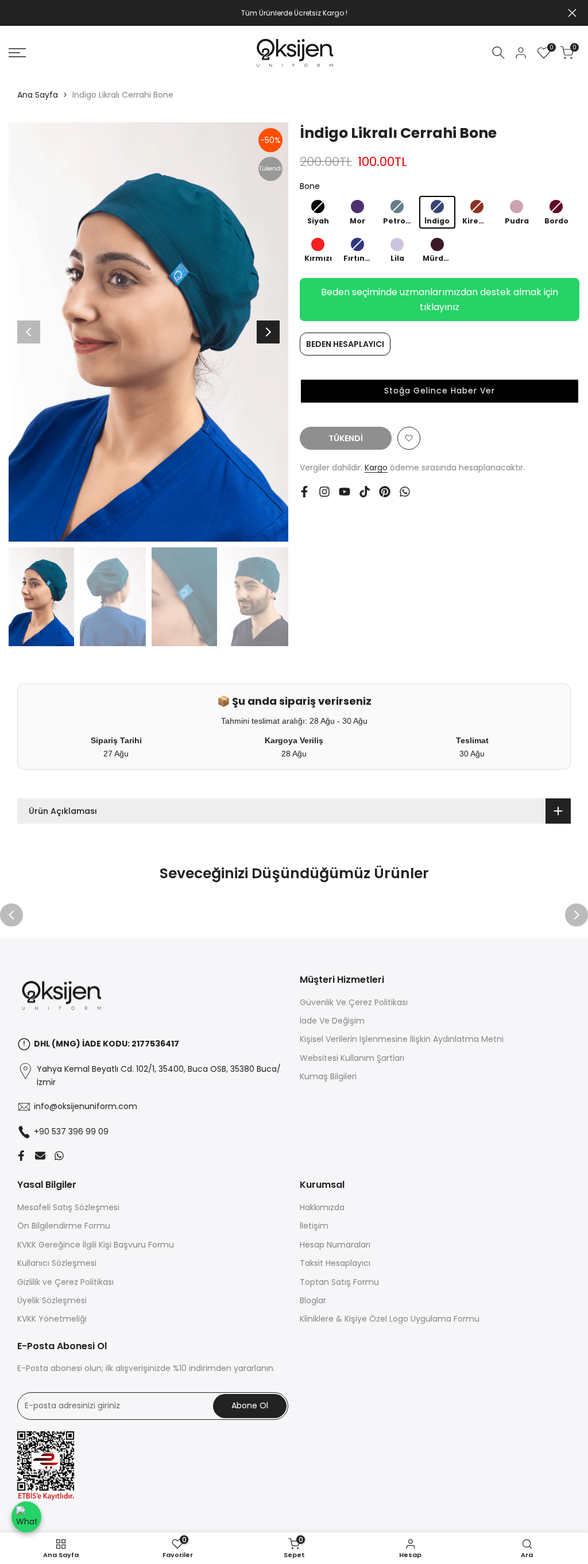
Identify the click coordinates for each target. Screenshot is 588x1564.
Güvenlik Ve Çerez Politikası (354, 1002)
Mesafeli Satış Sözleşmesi (68, 1207)
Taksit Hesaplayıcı (335, 1263)
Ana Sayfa (37, 95)
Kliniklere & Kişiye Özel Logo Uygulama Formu (389, 1318)
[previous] (28, 331)
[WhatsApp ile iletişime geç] (26, 1516)
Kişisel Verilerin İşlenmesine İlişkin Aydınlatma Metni (402, 1039)
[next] (268, 331)
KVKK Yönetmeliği (52, 1318)
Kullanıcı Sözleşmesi (56, 1263)
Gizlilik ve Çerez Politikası (65, 1282)
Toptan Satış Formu (339, 1282)
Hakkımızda (322, 1207)
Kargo (376, 467)
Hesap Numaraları (335, 1244)
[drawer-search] (498, 52)
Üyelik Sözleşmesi (52, 1300)
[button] (439, 391)
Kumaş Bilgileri (328, 1076)
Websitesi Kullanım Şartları (352, 1058)
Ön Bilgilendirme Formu (63, 1225)
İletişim (314, 1225)
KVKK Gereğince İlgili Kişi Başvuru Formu (95, 1244)
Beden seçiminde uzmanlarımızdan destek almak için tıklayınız (439, 299)
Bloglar (313, 1300)
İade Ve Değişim (332, 1020)
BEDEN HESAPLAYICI (345, 344)
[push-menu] (17, 52)
